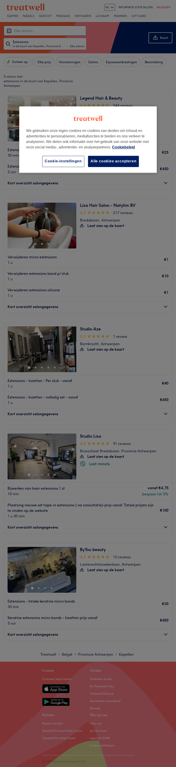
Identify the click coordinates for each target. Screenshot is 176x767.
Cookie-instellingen (63, 161)
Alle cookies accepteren (113, 161)
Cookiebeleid (123, 147)
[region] (88, 139)
